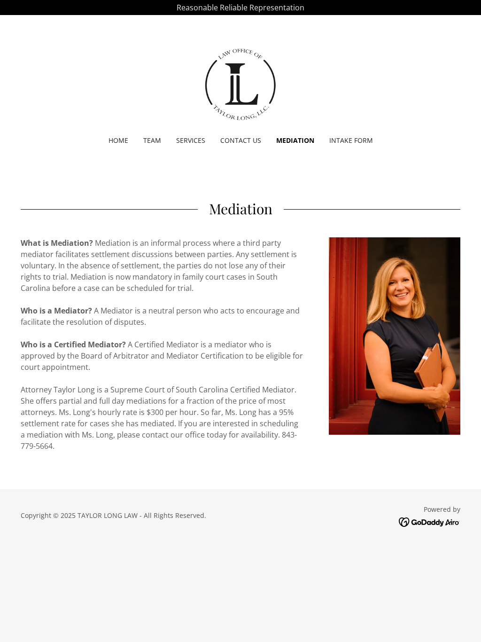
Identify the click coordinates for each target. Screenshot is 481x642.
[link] (240, 82)
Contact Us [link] (240, 140)
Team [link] (152, 140)
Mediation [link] (295, 140)
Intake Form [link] (351, 140)
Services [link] (190, 140)
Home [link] (118, 140)
